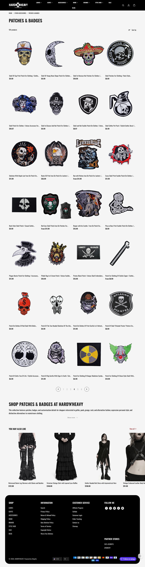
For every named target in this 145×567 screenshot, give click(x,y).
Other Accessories (21, 13)
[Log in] (129, 5)
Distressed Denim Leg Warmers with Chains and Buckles (25, 483)
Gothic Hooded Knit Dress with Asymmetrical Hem (100, 483)
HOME (11, 519)
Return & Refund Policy (48, 515)
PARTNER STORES (111, 539)
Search (43, 508)
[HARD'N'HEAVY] (18, 5)
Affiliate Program (77, 508)
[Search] (123, 5)
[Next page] (86, 389)
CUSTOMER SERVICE (81, 502)
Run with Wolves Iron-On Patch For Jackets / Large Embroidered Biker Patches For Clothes (87, 176)
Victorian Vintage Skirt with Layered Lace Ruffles (62, 483)
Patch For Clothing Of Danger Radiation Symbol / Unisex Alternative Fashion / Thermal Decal (88, 376)
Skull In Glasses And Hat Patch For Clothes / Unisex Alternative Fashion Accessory (55, 125)
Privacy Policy (45, 511)
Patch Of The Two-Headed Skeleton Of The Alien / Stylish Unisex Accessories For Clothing (56, 326)
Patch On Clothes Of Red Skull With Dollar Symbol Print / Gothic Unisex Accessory (22, 326)
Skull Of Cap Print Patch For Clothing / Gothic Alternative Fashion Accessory (23, 75)
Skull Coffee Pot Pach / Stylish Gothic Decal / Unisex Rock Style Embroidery (119, 125)
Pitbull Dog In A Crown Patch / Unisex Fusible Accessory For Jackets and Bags (55, 276)
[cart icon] (134, 5)
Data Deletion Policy (47, 522)
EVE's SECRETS (109, 544)
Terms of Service (46, 526)
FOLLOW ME (109, 502)
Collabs (74, 511)
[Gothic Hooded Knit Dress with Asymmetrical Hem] (103, 457)
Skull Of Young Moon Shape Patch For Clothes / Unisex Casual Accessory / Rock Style (56, 75)
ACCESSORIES (13, 515)
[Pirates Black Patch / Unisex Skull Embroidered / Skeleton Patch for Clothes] (88, 254)
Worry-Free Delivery (47, 533)
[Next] (132, 457)
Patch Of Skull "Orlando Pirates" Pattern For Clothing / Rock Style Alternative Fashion (119, 326)
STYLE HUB (12, 526)
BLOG (10, 533)
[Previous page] (58, 389)
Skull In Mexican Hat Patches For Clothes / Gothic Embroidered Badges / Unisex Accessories (86, 75)
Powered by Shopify (30, 559)
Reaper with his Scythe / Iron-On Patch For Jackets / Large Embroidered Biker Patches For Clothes (88, 226)
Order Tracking (77, 519)
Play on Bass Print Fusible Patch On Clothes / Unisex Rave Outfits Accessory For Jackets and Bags (119, 226)
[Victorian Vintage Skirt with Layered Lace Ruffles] (65, 457)
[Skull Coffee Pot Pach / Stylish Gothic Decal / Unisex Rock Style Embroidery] (120, 103)
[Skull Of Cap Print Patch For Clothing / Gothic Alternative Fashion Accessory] (24, 54)
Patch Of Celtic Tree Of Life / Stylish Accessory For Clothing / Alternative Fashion (24, 376)
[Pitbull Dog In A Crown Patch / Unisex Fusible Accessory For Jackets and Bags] (56, 254)
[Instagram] (110, 508)
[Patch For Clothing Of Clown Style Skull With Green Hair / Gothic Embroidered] (120, 354)
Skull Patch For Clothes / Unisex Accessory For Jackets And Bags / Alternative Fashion (23, 125)
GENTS (11, 511)
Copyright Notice (46, 530)
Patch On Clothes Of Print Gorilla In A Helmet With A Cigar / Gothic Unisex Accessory (87, 326)
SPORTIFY (107, 548)
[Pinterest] (114, 508)
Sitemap (75, 526)
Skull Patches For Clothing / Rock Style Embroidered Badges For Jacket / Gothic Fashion (120, 75)
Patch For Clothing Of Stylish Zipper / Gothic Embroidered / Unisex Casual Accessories (119, 276)
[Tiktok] (118, 508)
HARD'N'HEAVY (19, 559)
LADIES (11, 508)
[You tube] (122, 508)
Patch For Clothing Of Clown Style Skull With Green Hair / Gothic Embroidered (119, 376)
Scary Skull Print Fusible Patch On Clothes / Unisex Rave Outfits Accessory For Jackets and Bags (119, 176)
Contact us (75, 522)
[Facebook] (106, 508)
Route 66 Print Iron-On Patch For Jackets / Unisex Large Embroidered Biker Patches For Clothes (55, 176)
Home (10, 13)
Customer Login (77, 515)
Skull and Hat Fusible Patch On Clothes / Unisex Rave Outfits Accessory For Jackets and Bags (88, 125)
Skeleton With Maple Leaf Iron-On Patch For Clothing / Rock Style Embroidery (23, 176)
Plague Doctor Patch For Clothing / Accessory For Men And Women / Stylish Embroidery (23, 276)
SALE (10, 530)
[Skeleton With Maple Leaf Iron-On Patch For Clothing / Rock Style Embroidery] (24, 154)
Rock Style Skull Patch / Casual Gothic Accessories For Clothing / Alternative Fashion (23, 226)
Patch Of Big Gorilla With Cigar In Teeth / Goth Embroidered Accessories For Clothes (56, 376)
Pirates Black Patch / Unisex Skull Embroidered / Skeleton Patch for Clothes (88, 276)
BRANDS (11, 522)
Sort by (134, 30)
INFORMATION (47, 502)
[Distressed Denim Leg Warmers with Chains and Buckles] (27, 457)
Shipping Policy (45, 519)
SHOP (11, 502)
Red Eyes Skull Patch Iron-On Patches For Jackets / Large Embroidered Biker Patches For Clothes (55, 226)
